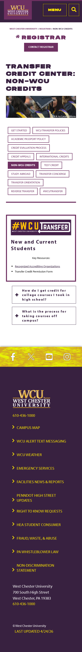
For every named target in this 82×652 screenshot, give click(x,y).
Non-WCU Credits (23, 165)
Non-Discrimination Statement (35, 568)
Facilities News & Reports (40, 481)
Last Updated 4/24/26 (34, 631)
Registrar (45, 28)
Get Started (19, 130)
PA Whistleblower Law (38, 551)
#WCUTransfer (53, 191)
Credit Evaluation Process (28, 147)
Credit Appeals (21, 156)
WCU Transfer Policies (50, 130)
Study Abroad (20, 174)
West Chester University (23, 28)
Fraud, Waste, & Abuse (37, 538)
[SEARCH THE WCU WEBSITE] (74, 10)
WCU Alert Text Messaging (41, 441)
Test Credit (51, 165)
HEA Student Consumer (39, 524)
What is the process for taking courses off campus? (44, 315)
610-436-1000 (24, 415)
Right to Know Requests (39, 510)
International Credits (54, 156)
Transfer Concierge (52, 174)
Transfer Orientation (25, 182)
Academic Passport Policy (28, 139)
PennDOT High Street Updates (36, 498)
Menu (55, 10)
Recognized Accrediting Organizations (37, 266)
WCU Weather (29, 454)
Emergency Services (35, 468)
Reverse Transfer (22, 191)
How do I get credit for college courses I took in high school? (46, 294)
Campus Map (28, 427)
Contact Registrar (41, 46)
